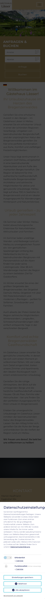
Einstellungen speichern (22, 577)
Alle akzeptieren (22, 590)
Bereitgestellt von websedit (13, 595)
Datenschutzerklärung (20, 547)
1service (19, 561)
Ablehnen (22, 584)
